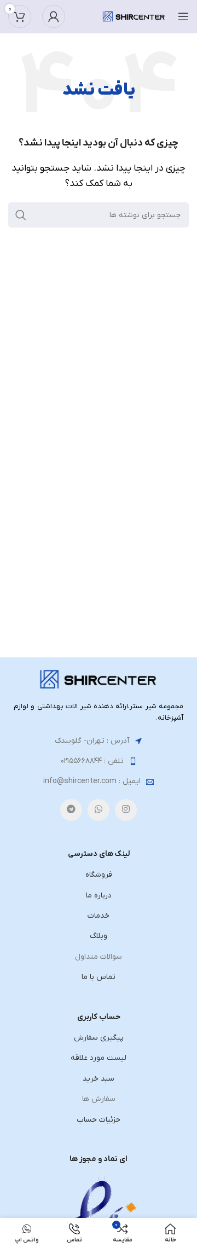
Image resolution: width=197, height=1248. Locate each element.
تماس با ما (98, 977)
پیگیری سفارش (99, 1038)
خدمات (98, 916)
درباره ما (99, 895)
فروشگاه (98, 875)
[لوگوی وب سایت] (134, 15)
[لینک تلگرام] (71, 810)
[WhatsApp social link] (98, 810)
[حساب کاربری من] (54, 16)
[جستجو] (20, 215)
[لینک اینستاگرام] (126, 810)
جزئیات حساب (98, 1120)
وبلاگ (98, 936)
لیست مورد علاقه (98, 1058)
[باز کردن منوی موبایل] (183, 16)
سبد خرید (98, 1079)
